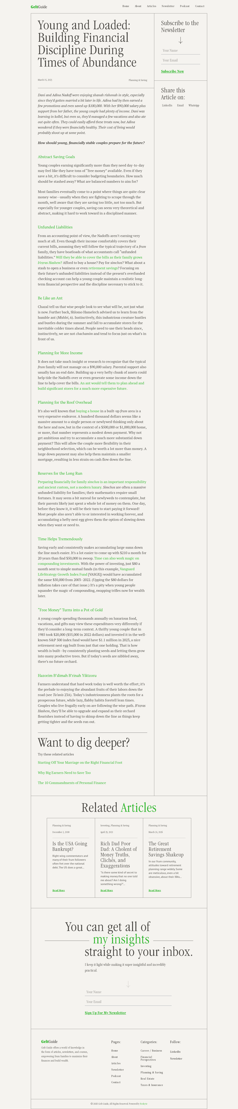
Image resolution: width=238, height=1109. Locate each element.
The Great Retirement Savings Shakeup (166, 849)
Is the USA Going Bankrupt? (69, 847)
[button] (167, 105)
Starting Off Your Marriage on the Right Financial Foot (80, 762)
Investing (105, 825)
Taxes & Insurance (152, 1085)
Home (125, 6)
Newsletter (168, 6)
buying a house (87, 411)
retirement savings (103, 268)
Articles (151, 6)
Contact (199, 6)
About (138, 6)
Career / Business (151, 1051)
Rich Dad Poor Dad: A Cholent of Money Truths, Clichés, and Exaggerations (119, 855)
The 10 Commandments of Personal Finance (72, 782)
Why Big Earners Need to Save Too (64, 772)
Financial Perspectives (148, 1059)
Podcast (185, 6)
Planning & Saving (138, 80)
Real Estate (147, 1079)
